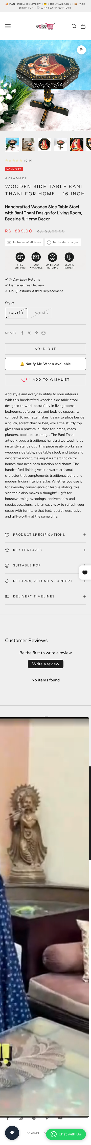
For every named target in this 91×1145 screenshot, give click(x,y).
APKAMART (16, 178)
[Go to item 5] (77, 144)
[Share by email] (43, 333)
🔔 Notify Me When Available (45, 363)
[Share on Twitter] (29, 333)
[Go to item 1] (12, 144)
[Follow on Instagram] (20, 1117)
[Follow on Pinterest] (47, 1117)
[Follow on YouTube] (60, 1117)
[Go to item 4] (61, 144)
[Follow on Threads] (33, 1117)
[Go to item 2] (28, 144)
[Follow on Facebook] (7, 1117)
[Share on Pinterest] (36, 333)
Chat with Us (70, 1134)
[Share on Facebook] (22, 333)
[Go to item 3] (44, 144)
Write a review (45, 664)
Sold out (45, 349)
